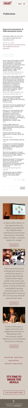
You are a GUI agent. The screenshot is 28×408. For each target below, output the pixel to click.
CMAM (4, 141)
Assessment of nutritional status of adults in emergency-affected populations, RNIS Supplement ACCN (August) (13, 146)
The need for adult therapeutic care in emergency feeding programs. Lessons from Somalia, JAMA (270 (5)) (14, 99)
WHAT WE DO (18, 357)
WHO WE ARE (8, 357)
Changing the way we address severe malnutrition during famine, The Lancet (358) (12, 173)
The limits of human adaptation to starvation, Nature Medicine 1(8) (14, 105)
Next (23, 180)
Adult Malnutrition (7, 102)
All (5, 55)
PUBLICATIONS (17, 364)
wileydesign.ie (17, 406)
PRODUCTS (8, 364)
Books (4, 122)
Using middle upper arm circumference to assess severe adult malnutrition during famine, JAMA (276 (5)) (14, 126)
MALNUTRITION (14, 361)
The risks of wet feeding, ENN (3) (13, 140)
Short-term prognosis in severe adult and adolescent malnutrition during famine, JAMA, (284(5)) (14, 153)
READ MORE (14, 245)
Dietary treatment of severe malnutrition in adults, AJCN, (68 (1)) (13, 134)
